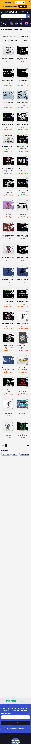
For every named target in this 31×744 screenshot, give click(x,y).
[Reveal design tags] (12, 54)
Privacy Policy (20, 726)
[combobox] (13, 16)
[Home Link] (11, 12)
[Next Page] (28, 445)
